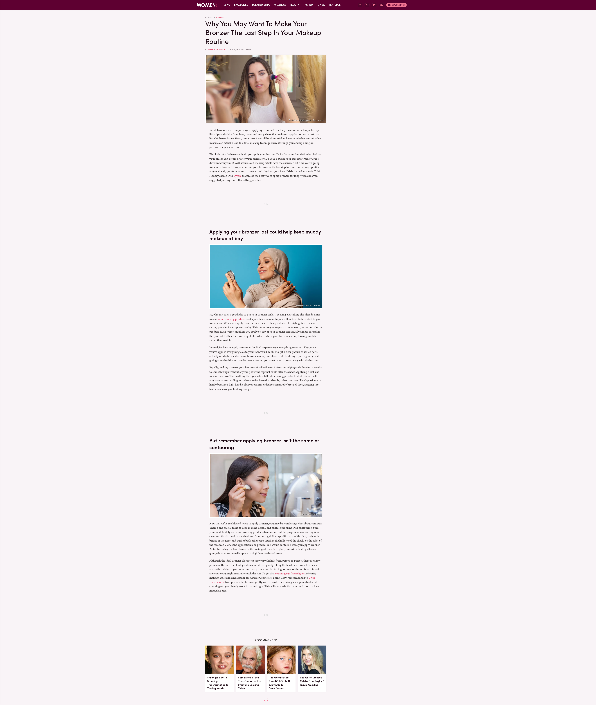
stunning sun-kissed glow (290, 573)
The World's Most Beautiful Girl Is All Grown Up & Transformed (279, 683)
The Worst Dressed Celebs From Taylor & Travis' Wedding (312, 681)
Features (335, 4)
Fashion (309, 4)
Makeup (220, 17)
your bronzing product (231, 319)
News (227, 4)
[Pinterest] (367, 5)
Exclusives (241, 4)
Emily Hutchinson (217, 50)
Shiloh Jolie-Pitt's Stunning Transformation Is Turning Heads (217, 683)
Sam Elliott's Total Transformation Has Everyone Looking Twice (249, 683)
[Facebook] (360, 5)
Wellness (280, 4)
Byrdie (237, 176)
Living (321, 4)
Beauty (295, 4)
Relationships (261, 4)
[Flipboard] (374, 5)
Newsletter (398, 5)
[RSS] (381, 5)
